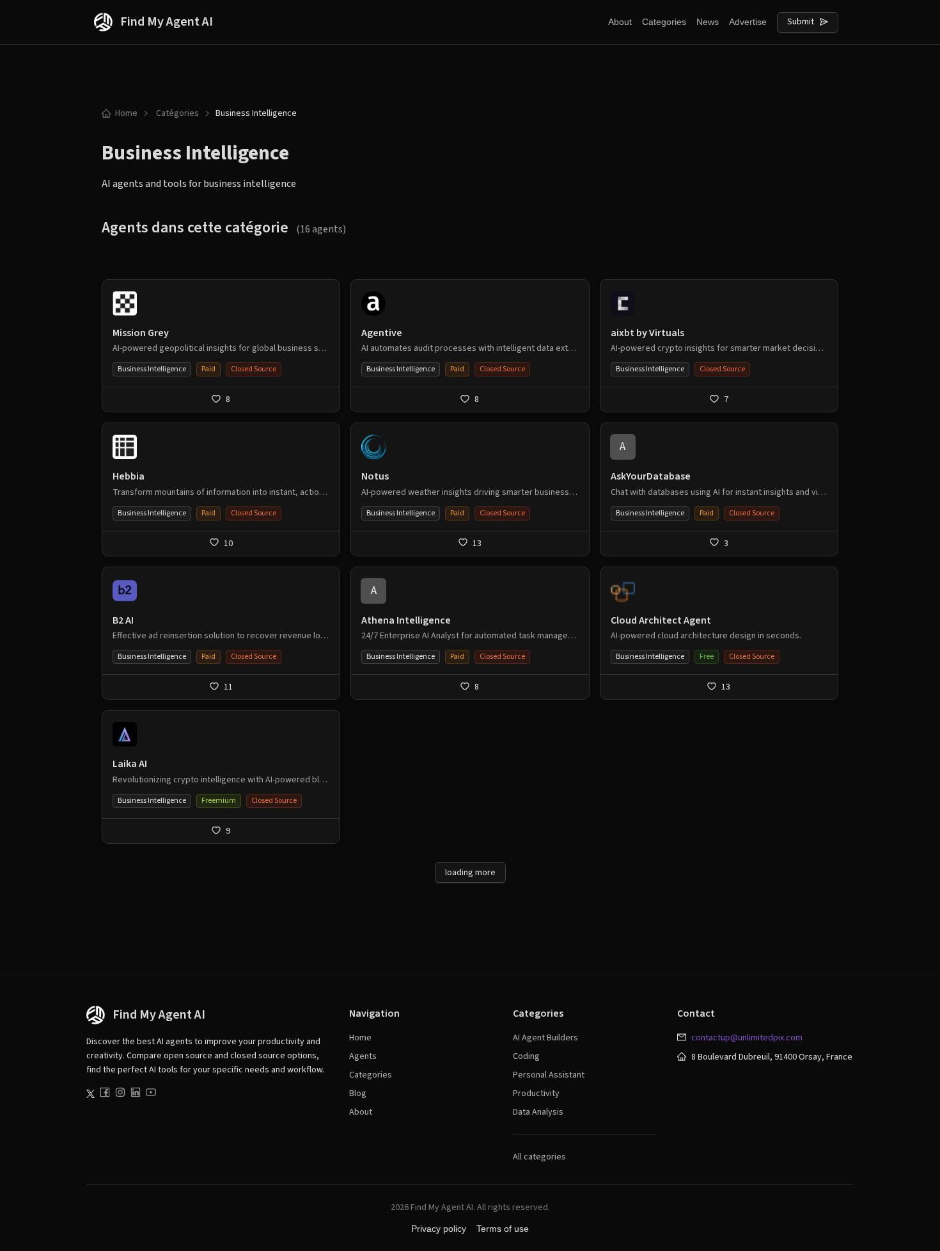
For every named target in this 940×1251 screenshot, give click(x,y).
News (707, 22)
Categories (664, 22)
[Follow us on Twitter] (90, 1094)
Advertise (748, 22)
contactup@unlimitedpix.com (747, 1037)
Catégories (177, 113)
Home (126, 113)
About (620, 22)
